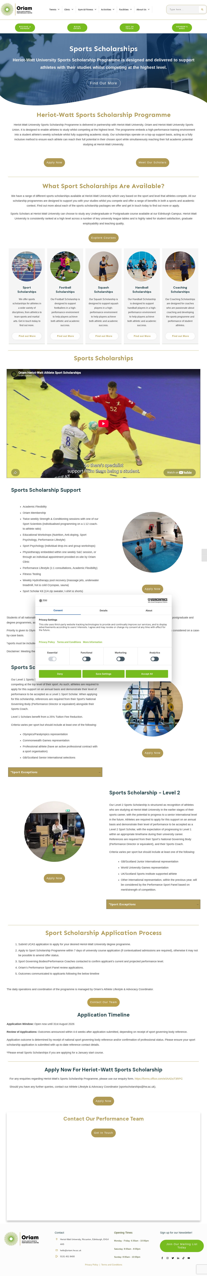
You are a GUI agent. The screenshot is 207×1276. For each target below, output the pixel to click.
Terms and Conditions (111, 1264)
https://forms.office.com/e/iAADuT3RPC (159, 1078)
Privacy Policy (91, 1264)
